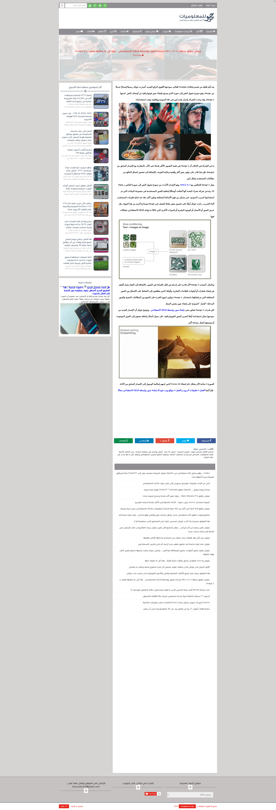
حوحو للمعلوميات (187, 806)
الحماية (124, 31)
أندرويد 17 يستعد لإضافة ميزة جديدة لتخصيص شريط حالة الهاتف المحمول (176, 596)
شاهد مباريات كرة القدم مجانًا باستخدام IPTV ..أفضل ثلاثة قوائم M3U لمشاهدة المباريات (78, 170)
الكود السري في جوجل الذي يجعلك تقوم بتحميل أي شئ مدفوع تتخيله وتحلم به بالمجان (169, 567)
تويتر (184, 440)
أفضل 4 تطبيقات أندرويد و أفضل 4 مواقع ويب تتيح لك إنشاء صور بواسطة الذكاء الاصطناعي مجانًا (161, 390)
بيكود (62, 806)
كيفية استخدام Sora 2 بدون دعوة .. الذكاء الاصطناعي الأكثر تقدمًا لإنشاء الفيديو (172, 502)
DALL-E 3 (185, 185)
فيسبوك (205, 440)
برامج (78, 31)
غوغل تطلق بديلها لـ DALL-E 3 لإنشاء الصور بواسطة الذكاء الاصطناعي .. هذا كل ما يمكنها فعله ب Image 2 (166, 581)
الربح (112, 31)
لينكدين (143, 440)
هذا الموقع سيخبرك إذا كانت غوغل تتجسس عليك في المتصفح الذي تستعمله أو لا (172, 521)
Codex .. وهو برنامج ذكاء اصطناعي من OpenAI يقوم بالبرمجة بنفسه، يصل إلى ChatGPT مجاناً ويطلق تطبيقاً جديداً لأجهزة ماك (165, 475)
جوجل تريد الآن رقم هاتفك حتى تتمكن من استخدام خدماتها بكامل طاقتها (176, 538)
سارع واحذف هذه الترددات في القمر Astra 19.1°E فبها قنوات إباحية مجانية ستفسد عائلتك (78, 224)
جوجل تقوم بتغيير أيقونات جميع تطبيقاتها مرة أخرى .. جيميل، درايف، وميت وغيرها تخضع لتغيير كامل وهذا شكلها (167, 552)
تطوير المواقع (197, 5)
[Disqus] (165, 654)
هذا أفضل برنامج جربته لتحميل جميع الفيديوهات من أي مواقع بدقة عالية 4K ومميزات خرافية (77, 242)
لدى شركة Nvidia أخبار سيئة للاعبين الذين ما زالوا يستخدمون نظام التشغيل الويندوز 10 (170, 590)
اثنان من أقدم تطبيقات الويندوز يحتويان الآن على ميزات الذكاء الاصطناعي (176, 483)
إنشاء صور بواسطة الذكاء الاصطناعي (167, 310)
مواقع (101, 31)
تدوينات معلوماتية (182, 31)
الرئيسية (209, 31)
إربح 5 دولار (210, 5)
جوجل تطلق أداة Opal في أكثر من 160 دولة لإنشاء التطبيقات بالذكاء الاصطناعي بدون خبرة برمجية (165, 508)
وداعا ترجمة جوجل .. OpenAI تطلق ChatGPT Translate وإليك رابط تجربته (177, 489)
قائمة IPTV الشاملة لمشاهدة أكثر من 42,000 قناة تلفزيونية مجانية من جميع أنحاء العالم (78, 98)
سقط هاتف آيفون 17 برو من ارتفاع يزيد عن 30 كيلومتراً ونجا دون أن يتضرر (176, 609)
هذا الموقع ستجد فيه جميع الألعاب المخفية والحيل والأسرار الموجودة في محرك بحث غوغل (168, 573)
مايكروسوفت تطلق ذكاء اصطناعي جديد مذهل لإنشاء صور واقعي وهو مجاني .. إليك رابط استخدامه (164, 515)
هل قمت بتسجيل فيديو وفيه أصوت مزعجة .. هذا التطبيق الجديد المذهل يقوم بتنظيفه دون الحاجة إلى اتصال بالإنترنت (86, 290)
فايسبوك (136, 31)
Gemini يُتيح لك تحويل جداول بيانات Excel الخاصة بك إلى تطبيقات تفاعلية (176, 602)
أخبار (198, 31)
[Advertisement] (114, 17)
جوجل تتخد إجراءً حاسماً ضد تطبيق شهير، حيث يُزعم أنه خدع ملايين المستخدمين (174, 544)
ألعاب (89, 31)
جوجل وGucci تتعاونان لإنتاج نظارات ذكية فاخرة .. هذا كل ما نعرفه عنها (177, 560)
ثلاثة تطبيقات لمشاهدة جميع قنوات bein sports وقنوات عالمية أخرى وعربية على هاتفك (77, 260)
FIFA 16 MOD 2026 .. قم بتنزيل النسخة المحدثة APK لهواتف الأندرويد (77, 116)
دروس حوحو (151, 31)
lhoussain (137, 55)
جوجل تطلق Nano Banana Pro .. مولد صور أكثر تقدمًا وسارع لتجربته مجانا (176, 496)
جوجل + (164, 440)
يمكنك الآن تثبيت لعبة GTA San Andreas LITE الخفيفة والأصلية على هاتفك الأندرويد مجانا (77, 206)
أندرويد (166, 31)
